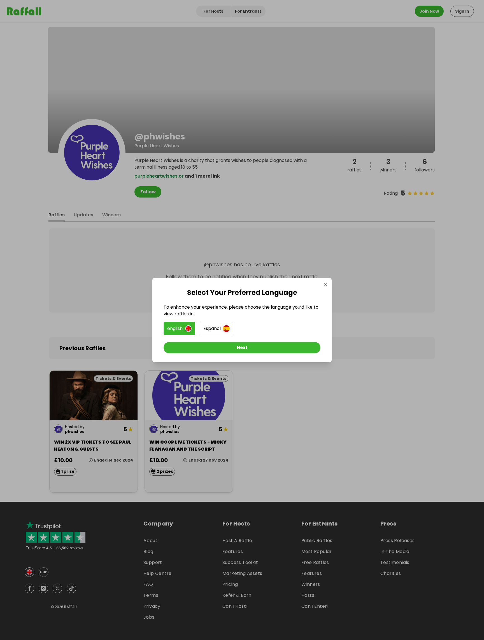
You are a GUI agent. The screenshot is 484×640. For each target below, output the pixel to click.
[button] (179, 328)
